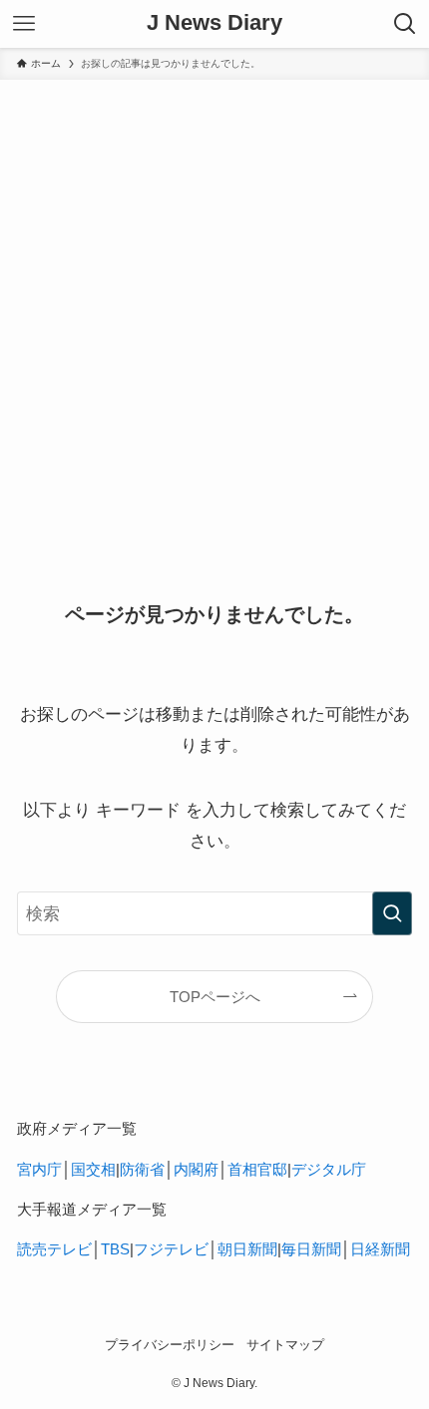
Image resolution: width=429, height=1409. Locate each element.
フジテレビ (171, 1248)
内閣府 (196, 1169)
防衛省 (142, 1169)
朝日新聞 (247, 1248)
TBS (115, 1248)
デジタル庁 (328, 1169)
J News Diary (214, 24)
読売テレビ (54, 1248)
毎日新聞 (311, 1248)
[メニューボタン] (24, 24)
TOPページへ (215, 996)
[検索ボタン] (405, 24)
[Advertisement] (214, 304)
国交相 (93, 1169)
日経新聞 (380, 1248)
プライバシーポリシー (169, 1344)
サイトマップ (285, 1344)
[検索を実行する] (392, 913)
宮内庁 (39, 1169)
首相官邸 (257, 1169)
